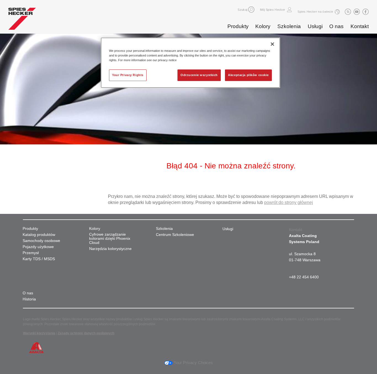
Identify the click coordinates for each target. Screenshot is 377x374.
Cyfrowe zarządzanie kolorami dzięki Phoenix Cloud (109, 238)
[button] (251, 9)
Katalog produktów (39, 235)
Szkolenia (289, 26)
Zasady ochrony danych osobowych (86, 333)
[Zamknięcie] (272, 44)
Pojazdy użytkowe (38, 247)
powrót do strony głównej (288, 202)
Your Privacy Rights (128, 75)
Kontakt (360, 26)
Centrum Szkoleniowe (175, 235)
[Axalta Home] (22, 20)
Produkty (238, 26)
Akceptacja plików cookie (248, 75)
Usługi (315, 26)
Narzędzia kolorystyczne (110, 249)
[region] (190, 62)
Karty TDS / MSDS (39, 259)
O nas (336, 26)
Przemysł (31, 253)
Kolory (262, 26)
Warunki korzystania (39, 333)
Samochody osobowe (41, 241)
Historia (29, 299)
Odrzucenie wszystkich (199, 75)
